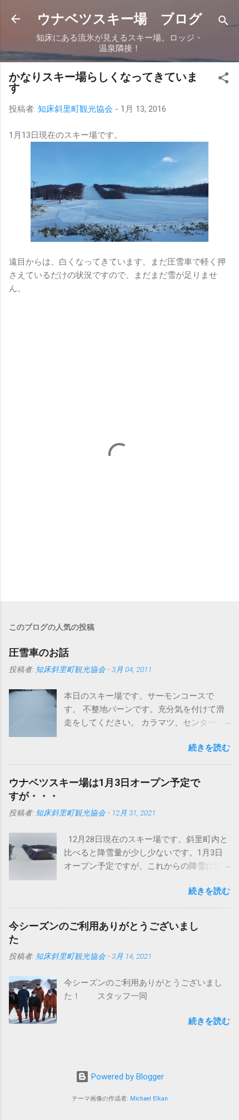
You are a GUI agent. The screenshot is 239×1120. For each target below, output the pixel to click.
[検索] (223, 22)
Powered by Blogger (126, 1077)
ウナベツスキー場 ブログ (119, 19)
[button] (223, 79)
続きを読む (209, 748)
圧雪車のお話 (39, 652)
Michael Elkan (149, 1098)
